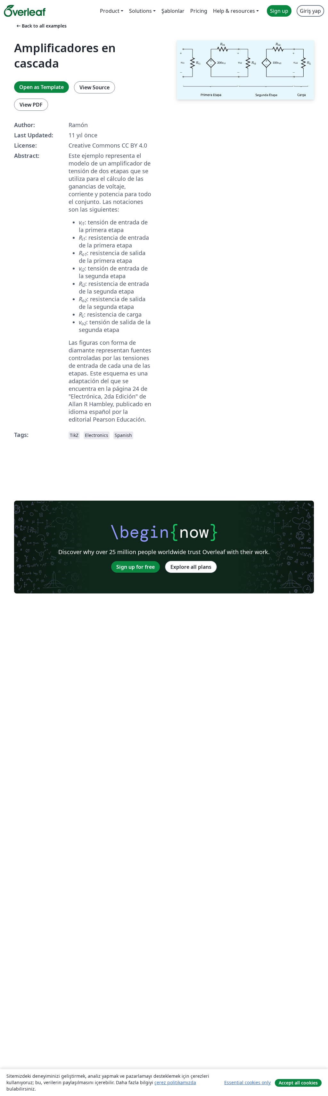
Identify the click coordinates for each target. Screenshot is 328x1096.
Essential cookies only (247, 1082)
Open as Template (41, 87)
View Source (94, 87)
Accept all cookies (298, 1083)
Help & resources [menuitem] (234, 10)
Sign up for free (135, 566)
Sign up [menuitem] (279, 10)
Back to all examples (41, 26)
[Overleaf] (24, 11)
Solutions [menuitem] (140, 10)
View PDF (31, 104)
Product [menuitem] (109, 10)
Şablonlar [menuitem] (172, 10)
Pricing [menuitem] (198, 10)
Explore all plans (190, 566)
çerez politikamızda (175, 1082)
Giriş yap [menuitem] (310, 10)
